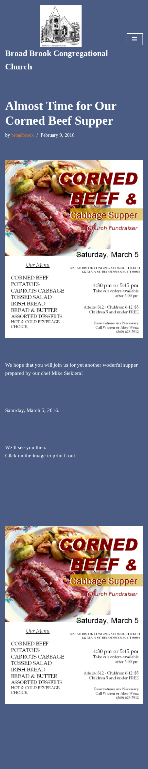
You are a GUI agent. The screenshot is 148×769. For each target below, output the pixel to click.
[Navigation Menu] (135, 39)
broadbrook (22, 135)
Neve (47, 762)
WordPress (95, 762)
